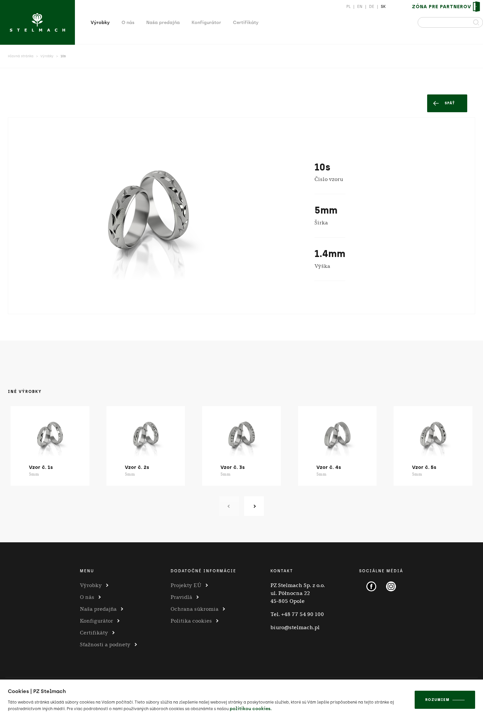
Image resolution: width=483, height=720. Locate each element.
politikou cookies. (251, 708)
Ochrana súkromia (194, 609)
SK (383, 7)
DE (371, 7)
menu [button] (87, 571)
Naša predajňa (163, 22)
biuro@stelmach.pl (295, 627)
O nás (128, 22)
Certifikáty (246, 22)
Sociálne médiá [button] (381, 571)
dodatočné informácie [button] (203, 571)
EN (359, 7)
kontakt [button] (281, 571)
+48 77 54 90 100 (302, 614)
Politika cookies (191, 621)
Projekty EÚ (186, 585)
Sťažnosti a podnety (105, 644)
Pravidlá (181, 597)
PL (348, 7)
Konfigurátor (206, 22)
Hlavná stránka (21, 56)
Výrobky (100, 22)
